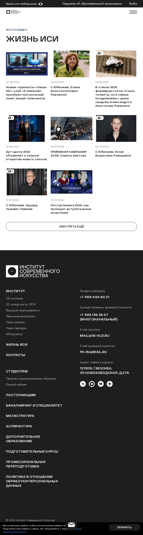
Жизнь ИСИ (16, 344)
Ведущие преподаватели (22, 310)
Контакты (15, 355)
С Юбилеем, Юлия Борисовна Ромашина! (113, 153)
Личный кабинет (16, 384)
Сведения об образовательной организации (92, 4)
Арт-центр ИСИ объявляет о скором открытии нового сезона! (26, 155)
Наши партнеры (16, 328)
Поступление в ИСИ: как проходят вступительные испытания (71, 209)
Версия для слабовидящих (21, 4)
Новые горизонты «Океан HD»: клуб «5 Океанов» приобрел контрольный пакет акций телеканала (26, 93)
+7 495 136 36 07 (94, 315)
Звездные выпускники (20, 316)
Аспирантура (19, 426)
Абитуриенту (14, 334)
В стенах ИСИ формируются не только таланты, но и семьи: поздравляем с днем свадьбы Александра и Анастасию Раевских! (115, 96)
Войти (133, 4)
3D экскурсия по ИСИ (20, 304)
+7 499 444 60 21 (94, 297)
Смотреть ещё (71, 226)
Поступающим (21, 395)
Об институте (14, 298)
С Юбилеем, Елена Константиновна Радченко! (65, 91)
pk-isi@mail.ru (93, 352)
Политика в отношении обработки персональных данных (32, 481)
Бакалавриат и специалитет (34, 405)
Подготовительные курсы (32, 451)
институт (15, 291)
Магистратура (20, 415)
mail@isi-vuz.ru (94, 335)
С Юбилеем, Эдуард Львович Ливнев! (22, 207)
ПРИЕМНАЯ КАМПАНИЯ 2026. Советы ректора (69, 153)
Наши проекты (15, 322)
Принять (124, 527)
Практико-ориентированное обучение (31, 378)
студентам (17, 371)
